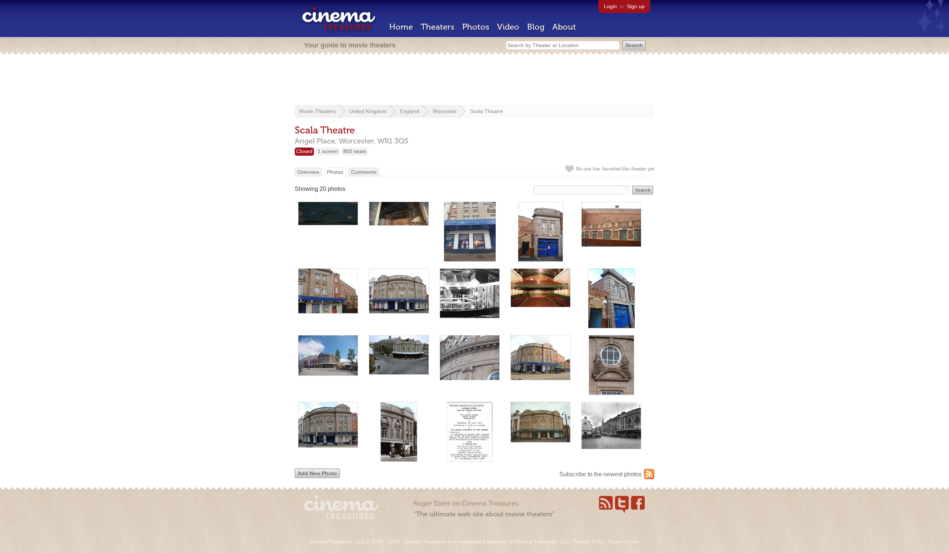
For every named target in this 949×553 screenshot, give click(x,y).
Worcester (445, 111)
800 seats (354, 151)
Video (508, 27)
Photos (475, 27)
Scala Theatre (486, 111)
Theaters (437, 27)
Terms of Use (623, 541)
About (564, 27)
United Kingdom (368, 111)
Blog (536, 27)
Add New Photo (317, 473)
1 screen (328, 151)
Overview (308, 172)
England (409, 111)
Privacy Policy (589, 541)
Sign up (636, 6)
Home (401, 27)
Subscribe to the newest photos (600, 474)
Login (610, 6)
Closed (304, 151)
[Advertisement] (474, 80)
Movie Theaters (317, 111)
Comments (364, 172)
